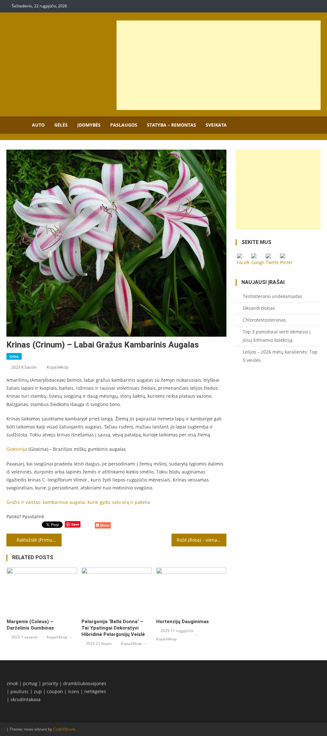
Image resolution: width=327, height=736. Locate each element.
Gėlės (61, 125)
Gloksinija (16, 449)
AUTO (38, 125)
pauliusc (20, 691)
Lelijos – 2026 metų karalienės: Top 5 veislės (280, 356)
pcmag (30, 683)
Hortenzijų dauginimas (183, 621)
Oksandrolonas (259, 308)
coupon (55, 691)
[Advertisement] (219, 65)
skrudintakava (26, 699)
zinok (12, 683)
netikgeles (95, 691)
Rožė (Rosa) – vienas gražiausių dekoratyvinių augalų (201, 540)
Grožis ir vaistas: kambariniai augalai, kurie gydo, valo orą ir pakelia (78, 502)
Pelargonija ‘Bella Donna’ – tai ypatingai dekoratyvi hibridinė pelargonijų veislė (113, 628)
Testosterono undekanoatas (272, 296)
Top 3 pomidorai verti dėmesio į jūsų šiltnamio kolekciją (277, 336)
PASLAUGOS (123, 125)
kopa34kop (57, 367)
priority (50, 683)
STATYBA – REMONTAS (171, 125)
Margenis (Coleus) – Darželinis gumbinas (30, 625)
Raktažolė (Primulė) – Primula (39, 540)
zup (38, 691)
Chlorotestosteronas (264, 320)
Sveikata (216, 125)
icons (73, 691)
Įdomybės (89, 125)
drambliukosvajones (84, 683)
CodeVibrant (64, 729)
